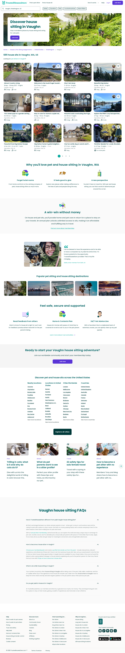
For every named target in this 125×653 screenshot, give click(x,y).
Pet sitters (55, 619)
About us (32, 619)
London (65, 387)
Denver (47, 389)
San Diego (48, 419)
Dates (46, 8)
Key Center (30, 414)
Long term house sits (81, 622)
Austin (47, 397)
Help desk (9, 630)
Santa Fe (66, 403)
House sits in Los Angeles (82, 630)
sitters (39, 459)
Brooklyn (48, 417)
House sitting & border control (15, 636)
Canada (83, 395)
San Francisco (49, 400)
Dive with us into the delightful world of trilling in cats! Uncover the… (17, 475)
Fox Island (30, 403)
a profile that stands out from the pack (64, 550)
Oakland (48, 408)
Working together (34, 639)
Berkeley (65, 414)
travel (69, 459)
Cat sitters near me (58, 622)
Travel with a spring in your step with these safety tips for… (76, 472)
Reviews (8, 639)
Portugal (84, 414)
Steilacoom (31, 398)
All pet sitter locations (58, 644)
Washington (50, 50)
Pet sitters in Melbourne (59, 639)
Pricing (8, 625)
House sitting (79, 619)
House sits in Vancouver (82, 639)
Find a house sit (47, 3)
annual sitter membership (39, 533)
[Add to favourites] (28, 66)
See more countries (88, 420)
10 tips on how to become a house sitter (50, 558)
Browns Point (31, 409)
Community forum (35, 622)
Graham (30, 411)
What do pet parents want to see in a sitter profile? (47, 465)
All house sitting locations (83, 641)
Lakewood (30, 417)
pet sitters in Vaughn (18, 59)
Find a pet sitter (34, 3)
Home (5, 50)
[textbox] (20, 9)
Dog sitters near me (58, 625)
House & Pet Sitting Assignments (21, 50)
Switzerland (85, 411)
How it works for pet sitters (14, 622)
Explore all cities (62, 432)
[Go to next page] (69, 156)
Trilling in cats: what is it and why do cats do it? (17, 465)
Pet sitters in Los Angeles (59, 633)
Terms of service (36, 650)
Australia (84, 392)
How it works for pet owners (14, 619)
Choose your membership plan (35, 550)
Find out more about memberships (62, 228)
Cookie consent (11, 641)
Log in (108, 3)
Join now (15, 38)
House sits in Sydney (81, 633)
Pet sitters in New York (58, 630)
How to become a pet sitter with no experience (106, 465)
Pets (60, 8)
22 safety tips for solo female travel (76, 463)
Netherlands (85, 417)
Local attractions (69, 8)
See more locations (34, 420)
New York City (67, 411)
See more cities (68, 420)
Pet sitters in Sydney (58, 636)
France (83, 398)
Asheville (48, 414)
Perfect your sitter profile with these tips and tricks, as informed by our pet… (47, 476)
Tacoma (30, 387)
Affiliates (31, 636)
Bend (46, 406)
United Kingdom (86, 389)
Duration (53, 8)
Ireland (83, 403)
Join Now (117, 3)
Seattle (47, 392)
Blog (30, 630)
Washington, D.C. (50, 403)
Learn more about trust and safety (61, 335)
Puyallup (30, 395)
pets (8, 459)
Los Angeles (67, 392)
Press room (32, 633)
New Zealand (85, 409)
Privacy (48, 650)
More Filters (82, 8)
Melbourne (66, 389)
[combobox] (20, 9)
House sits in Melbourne (82, 636)
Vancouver (66, 395)
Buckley (29, 400)
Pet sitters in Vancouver (59, 641)
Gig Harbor (30, 389)
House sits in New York (82, 628)
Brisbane (66, 400)
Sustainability (33, 625)
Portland (48, 395)
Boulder (47, 411)
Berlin (65, 417)
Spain (83, 406)
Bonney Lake (31, 392)
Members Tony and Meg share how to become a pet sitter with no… (107, 475)
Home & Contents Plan (13, 633)
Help (102, 3)
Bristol (65, 398)
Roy (28, 406)
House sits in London (81, 625)
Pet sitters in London (58, 628)
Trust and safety (11, 628)
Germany (84, 400)
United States (38, 50)
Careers (31, 628)
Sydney (65, 406)
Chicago (66, 409)
